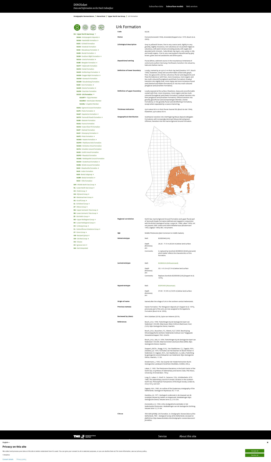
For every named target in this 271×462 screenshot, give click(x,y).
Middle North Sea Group (84, 185)
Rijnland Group (81, 194)
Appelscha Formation (87, 114)
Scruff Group (79, 200)
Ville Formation (84, 181)
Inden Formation (85, 171)
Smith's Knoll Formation (88, 152)
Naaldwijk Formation (87, 40)
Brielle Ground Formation (88, 165)
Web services (191, 6)
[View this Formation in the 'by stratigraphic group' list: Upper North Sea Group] (101, 27)
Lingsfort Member (89, 104)
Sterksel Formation (86, 130)
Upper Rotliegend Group (84, 219)
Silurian (78, 242)
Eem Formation (84, 85)
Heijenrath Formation (87, 66)
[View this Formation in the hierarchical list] (77, 27)
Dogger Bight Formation (88, 75)
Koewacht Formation (87, 78)
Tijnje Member (88, 97)
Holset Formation (85, 69)
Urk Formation (84, 94)
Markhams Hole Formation (89, 143)
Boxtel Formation (85, 53)
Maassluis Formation (87, 155)
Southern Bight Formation (88, 56)
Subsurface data (156, 6)
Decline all (254, 455)
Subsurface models (174, 6)
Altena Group (80, 207)
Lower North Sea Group (83, 188)
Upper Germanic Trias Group (85, 210)
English (5, 442)
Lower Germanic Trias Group (85, 213)
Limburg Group (80, 226)
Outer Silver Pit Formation (88, 127)
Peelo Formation (85, 111)
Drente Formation (86, 88)
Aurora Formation (85, 124)
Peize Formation (85, 136)
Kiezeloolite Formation (87, 168)
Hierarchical (101, 16)
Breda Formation (85, 178)
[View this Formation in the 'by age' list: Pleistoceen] (85, 27)
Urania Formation (85, 59)
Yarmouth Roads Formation (89, 117)
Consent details (8, 459)
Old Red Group (80, 239)
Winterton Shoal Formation (89, 146)
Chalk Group (79, 191)
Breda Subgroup (84, 174)
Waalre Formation (86, 139)
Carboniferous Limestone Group (86, 229)
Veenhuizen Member (90, 101)
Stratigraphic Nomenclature (84, 16)
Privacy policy (21, 459)
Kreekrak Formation (86, 47)
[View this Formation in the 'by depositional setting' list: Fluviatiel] (93, 27)
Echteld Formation (86, 43)
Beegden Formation (86, 63)
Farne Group (79, 232)
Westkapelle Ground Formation (90, 158)
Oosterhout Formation (87, 162)
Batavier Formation (86, 120)
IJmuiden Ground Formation (89, 149)
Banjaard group (81, 235)
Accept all (254, 451)
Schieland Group (81, 204)
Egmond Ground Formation (89, 108)
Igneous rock (80, 245)
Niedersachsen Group (83, 197)
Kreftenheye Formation (87, 72)
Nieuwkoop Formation (87, 50)
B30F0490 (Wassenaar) (166, 286)
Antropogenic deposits (87, 37)
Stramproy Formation (87, 133)
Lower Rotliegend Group (84, 223)
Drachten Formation (86, 91)
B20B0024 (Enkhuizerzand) (168, 263)
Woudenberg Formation (88, 82)
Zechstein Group (81, 216)
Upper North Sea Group (116, 16)
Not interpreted (81, 248)
